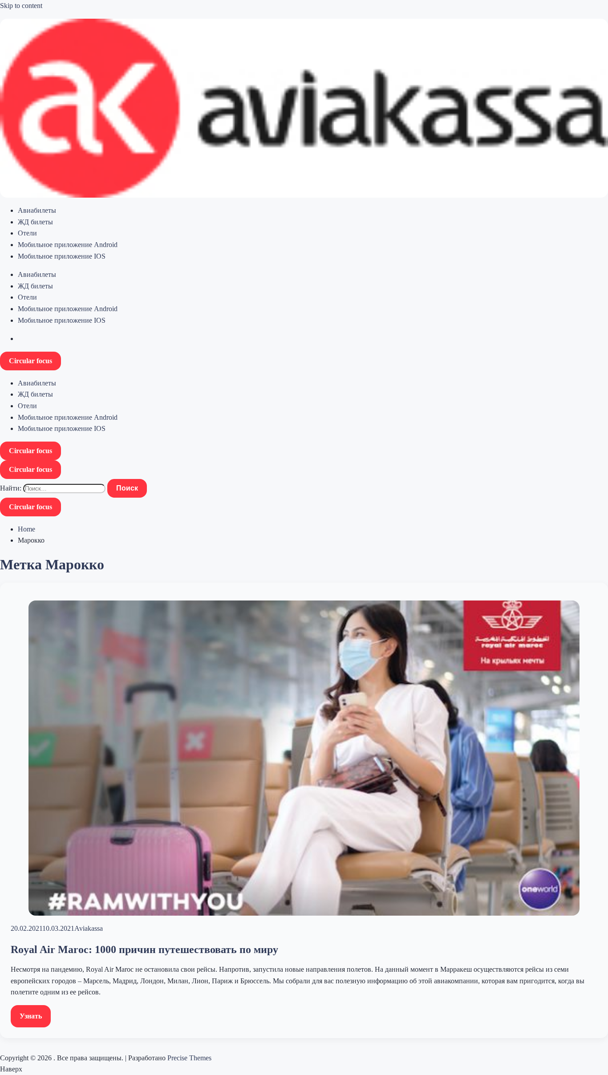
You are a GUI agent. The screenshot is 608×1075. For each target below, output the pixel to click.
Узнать (31, 1016)
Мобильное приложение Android (68, 244)
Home (26, 529)
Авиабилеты (37, 210)
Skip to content (21, 5)
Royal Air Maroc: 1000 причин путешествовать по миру (144, 949)
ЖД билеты (35, 222)
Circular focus (30, 361)
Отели (27, 233)
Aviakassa (88, 928)
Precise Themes (189, 1058)
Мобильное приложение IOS (61, 256)
